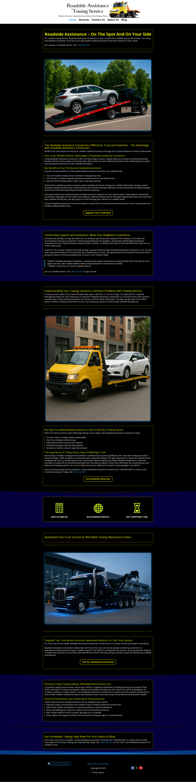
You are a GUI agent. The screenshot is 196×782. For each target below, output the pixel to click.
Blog (124, 20)
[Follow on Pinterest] (141, 768)
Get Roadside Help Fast (98, 478)
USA (101, 764)
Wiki (95, 764)
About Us (113, 20)
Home (72, 20)
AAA (89, 764)
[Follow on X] (136, 768)
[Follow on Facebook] (132, 768)
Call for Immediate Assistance (98, 662)
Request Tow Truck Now (98, 212)
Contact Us (98, 20)
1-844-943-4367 (83, 45)
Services (84, 20)
